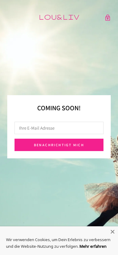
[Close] (113, 232)
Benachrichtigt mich (59, 145)
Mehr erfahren (93, 246)
